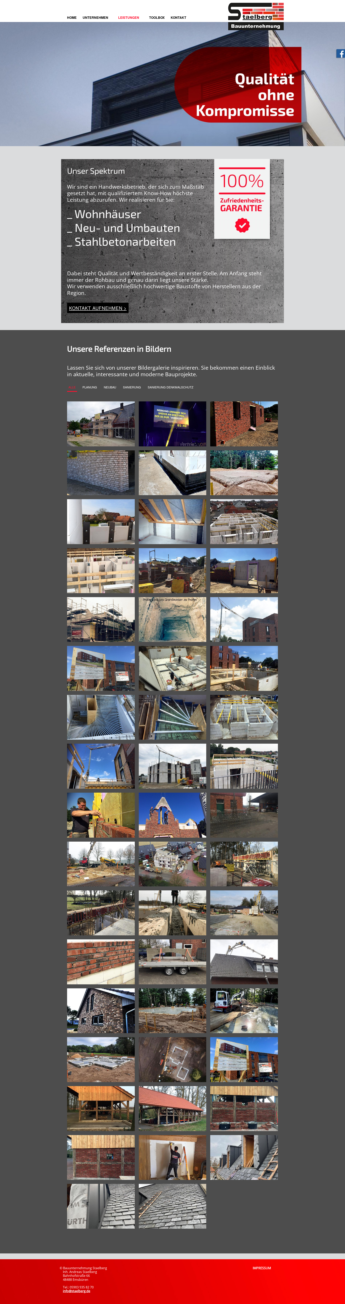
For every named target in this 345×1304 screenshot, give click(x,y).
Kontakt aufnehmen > (98, 308)
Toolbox (157, 17)
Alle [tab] (72, 387)
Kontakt (178, 17)
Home (72, 17)
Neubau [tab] (110, 387)
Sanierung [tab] (132, 387)
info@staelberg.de (76, 1291)
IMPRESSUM (262, 1268)
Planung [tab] (89, 387)
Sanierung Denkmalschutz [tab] (170, 387)
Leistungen (128, 17)
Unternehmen (95, 17)
